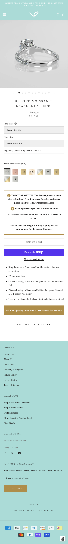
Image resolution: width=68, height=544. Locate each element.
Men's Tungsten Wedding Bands (18, 418)
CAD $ (33, 504)
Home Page (9, 354)
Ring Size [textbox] (23, 123)
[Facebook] (5, 453)
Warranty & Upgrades (13, 369)
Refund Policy (10, 375)
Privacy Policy (10, 380)
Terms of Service (11, 385)
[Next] (54, 92)
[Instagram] (12, 453)
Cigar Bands (9, 423)
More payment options (34, 259)
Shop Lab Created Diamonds (17, 402)
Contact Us (9, 364)
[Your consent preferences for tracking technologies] (62, 538)
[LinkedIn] (19, 453)
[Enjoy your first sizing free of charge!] (15, 123)
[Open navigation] (4, 14)
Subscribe (15, 488)
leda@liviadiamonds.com (42, 203)
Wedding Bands (11, 413)
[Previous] (13, 92)
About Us (8, 359)
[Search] (58, 14)
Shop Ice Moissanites (13, 407)
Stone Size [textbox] (8, 137)
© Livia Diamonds (44, 511)
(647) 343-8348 (11, 447)
